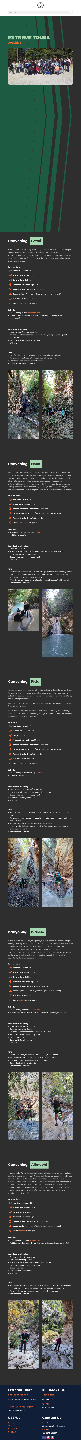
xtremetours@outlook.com (53, 1426)
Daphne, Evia (34, 1010)
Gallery (11, 1423)
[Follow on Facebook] (44, 1437)
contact (21, 303)
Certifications (13, 1432)
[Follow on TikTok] (52, 1437)
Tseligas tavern (33, 313)
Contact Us (13, 1429)
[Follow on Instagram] (48, 1437)
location (38, 532)
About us (11, 1426)
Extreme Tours (48, 1399)
